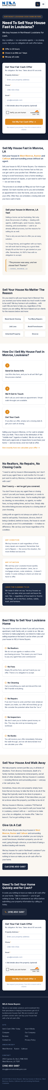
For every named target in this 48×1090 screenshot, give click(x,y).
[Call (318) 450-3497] (37, 4)
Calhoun (6, 158)
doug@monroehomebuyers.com (14, 1069)
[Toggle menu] (43, 4)
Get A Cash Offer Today (11, 1029)
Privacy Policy (30, 1040)
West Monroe (26, 156)
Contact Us (6, 1040)
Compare (5, 1032)
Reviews (5, 1036)
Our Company (30, 1032)
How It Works (30, 1029)
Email (7, 95)
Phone (8, 85)
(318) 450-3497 (16, 912)
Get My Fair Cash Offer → (24, 122)
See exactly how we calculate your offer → (21, 448)
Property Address (12, 75)
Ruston (37, 156)
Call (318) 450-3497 (15, 866)
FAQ (26, 1036)
